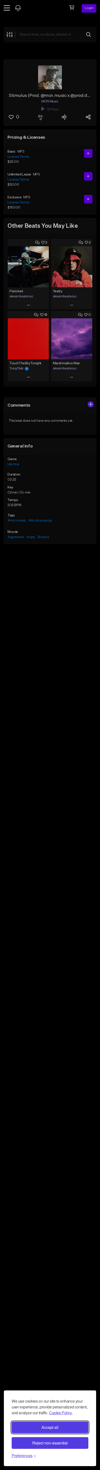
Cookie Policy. (60, 1412)
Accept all (50, 1427)
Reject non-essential (50, 1443)
